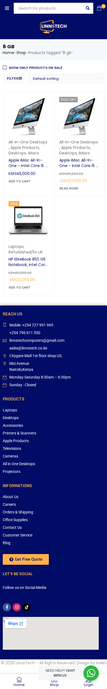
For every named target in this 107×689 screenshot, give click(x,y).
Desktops (17, 153)
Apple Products (24, 147)
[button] (20, 181)
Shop (21, 52)
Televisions (12, 448)
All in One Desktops (19, 464)
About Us (10, 497)
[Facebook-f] (7, 607)
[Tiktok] (26, 607)
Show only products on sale (36, 68)
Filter (12, 78)
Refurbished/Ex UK (26, 252)
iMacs (33, 153)
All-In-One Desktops (28, 142)
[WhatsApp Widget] (91, 673)
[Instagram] (17, 607)
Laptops (16, 246)
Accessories (13, 425)
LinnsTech (25, 663)
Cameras (10, 456)
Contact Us (12, 527)
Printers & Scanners (19, 433)
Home (8, 52)
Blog (6, 543)
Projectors (11, 471)
